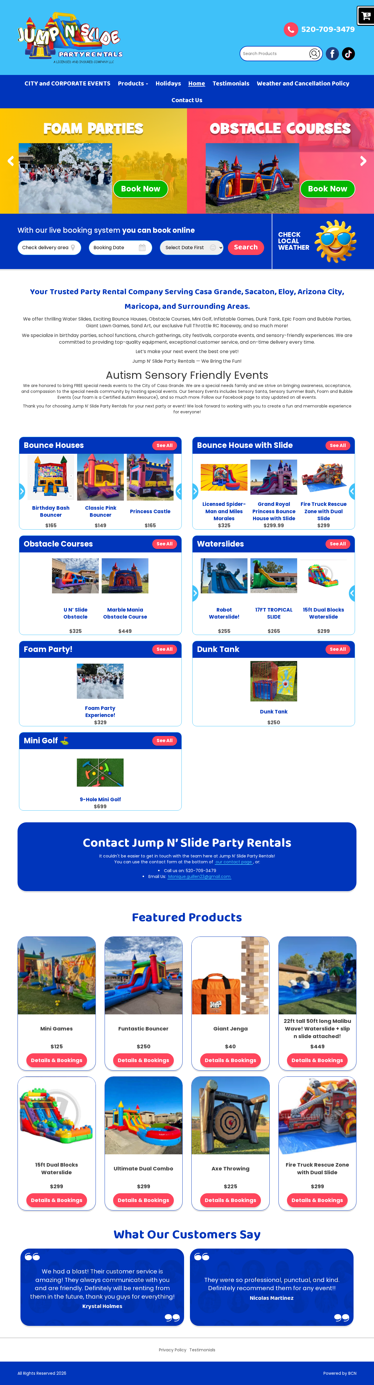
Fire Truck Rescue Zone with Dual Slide (317, 1168)
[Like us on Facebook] (332, 53)
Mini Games (56, 1028)
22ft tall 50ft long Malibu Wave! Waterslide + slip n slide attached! (317, 1028)
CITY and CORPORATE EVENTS (67, 84)
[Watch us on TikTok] (348, 53)
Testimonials (231, 84)
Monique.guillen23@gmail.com (199, 876)
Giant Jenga (230, 1028)
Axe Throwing (231, 1168)
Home (196, 84)
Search (246, 247)
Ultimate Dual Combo (143, 1168)
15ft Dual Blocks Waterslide (56, 1168)
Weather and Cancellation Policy (303, 84)
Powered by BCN (339, 1373)
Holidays (168, 84)
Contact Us (187, 100)
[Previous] (10, 161)
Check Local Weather (293, 241)
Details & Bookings (56, 1060)
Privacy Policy (172, 1350)
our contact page (234, 862)
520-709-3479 (328, 30)
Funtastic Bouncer (143, 1028)
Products (131, 84)
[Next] (363, 161)
